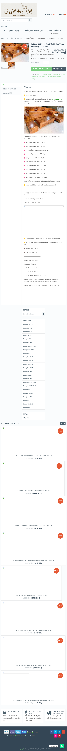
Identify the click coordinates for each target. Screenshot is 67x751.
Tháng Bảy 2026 (27, 328)
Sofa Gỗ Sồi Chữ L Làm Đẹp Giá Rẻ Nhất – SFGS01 (31, 595)
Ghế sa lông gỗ (18, 38)
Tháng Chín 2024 (28, 364)
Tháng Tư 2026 (27, 331)
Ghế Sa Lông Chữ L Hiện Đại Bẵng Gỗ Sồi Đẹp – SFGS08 (33, 490)
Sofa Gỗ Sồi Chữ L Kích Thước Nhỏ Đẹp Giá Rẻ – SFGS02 (33, 665)
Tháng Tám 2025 (28, 360)
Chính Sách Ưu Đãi (9, 89)
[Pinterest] (59, 735)
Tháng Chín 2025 (28, 357)
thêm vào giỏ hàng (41, 69)
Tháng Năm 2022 (28, 404)
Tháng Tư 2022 (27, 407)
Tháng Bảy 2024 (27, 371)
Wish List (50, 14)
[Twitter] (55, 732)
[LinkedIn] (59, 732)
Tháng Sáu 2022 (27, 400)
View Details (33, 438)
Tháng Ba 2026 (27, 335)
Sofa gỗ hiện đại (51, 76)
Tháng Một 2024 (27, 378)
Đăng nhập (26, 418)
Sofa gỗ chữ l (42, 76)
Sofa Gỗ (9, 38)
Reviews (7, 93)
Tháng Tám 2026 (28, 324)
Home (3, 38)
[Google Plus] (63, 732)
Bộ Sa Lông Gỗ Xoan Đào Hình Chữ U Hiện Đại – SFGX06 (33, 630)
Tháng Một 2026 (27, 342)
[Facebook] (52, 732)
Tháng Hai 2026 (27, 339)
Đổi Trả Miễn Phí (13, 711)
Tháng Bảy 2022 (27, 397)
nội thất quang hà (20, 749)
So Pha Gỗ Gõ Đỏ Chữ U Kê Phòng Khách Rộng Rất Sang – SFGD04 (33, 560)
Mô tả (5, 85)
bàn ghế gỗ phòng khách (44, 74)
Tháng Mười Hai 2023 (29, 382)
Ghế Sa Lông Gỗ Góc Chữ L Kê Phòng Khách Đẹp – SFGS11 (33, 525)
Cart (62, 14)
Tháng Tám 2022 (28, 393)
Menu (3, 27)
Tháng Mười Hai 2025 (29, 346)
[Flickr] (55, 735)
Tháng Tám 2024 (28, 368)
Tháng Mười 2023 (28, 389)
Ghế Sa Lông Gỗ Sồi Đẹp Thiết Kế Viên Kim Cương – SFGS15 (33, 455)
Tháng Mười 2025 (28, 353)
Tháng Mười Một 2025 (29, 349)
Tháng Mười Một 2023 (29, 386)
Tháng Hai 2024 (27, 375)
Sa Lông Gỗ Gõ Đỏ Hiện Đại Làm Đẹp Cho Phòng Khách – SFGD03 (33, 700)
